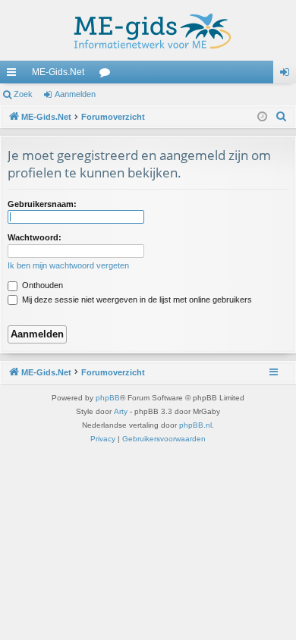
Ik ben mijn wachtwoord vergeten (68, 265)
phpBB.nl (195, 425)
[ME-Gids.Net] (148, 30)
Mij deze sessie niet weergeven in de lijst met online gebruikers (136, 299)
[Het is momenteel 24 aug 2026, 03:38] (262, 117)
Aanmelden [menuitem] (287, 75)
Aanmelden (75, 94)
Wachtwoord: (34, 237)
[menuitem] (281, 116)
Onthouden (41, 285)
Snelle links (14, 75)
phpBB (108, 398)
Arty (121, 411)
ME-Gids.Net (58, 72)
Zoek (23, 94)
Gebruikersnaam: (42, 204)
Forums (107, 75)
